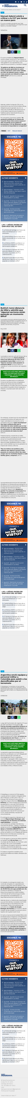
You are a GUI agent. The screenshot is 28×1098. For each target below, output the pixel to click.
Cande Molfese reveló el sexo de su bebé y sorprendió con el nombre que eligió (13, 238)
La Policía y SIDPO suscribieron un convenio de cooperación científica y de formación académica (13, 244)
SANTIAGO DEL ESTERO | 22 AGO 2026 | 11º (11, 9)
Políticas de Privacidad (8, 1091)
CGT (9, 131)
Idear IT (14, 1095)
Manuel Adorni (17, 131)
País (2, 12)
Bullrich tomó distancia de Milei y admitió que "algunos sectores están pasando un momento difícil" (13, 259)
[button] (3, 6)
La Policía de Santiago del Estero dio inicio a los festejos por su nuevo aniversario (13, 231)
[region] (14, 91)
